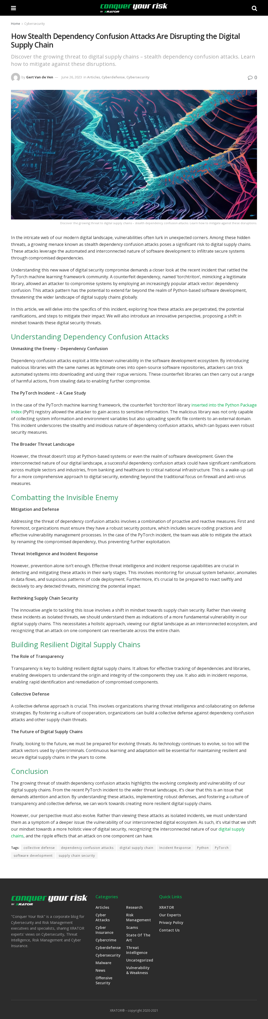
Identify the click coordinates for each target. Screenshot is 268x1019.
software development (33, 855)
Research (134, 907)
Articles (93, 77)
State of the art (138, 937)
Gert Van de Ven (39, 77)
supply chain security (77, 855)
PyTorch (222, 848)
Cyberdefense (113, 77)
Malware (103, 962)
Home (15, 23)
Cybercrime (106, 939)
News (100, 970)
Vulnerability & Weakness (138, 970)
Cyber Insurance (104, 930)
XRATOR (166, 907)
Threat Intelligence (136, 950)
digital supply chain (136, 848)
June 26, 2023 (72, 77)
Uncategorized (139, 960)
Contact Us (169, 930)
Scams (132, 927)
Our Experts (170, 914)
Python (203, 848)
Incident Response (175, 848)
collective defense (39, 848)
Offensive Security (104, 980)
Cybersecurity (34, 23)
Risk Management (138, 917)
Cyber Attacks (103, 917)
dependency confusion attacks (87, 848)
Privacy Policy (171, 922)
